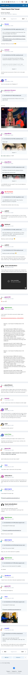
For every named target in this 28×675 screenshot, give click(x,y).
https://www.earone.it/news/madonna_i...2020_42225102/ (12, 318)
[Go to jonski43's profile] (2, 629)
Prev (4, 18)
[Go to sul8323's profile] (2, 211)
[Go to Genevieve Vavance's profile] (2, 91)
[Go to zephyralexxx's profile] (2, 476)
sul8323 (17, 229)
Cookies (20, 671)
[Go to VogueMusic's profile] (2, 134)
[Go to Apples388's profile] (2, 298)
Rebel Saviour (19, 545)
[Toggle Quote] (3, 29)
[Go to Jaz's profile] (2, 80)
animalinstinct (19, 633)
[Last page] (26, 19)
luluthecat (7, 224)
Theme (8, 671)
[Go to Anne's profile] (2, 466)
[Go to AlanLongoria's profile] (2, 489)
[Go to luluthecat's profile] (2, 225)
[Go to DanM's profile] (2, 409)
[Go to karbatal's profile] (2, 50)
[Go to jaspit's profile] (2, 424)
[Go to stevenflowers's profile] (2, 386)
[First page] (2, 19)
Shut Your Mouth (6, 12)
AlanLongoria (19, 522)
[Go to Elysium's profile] (2, 25)
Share (7, 657)
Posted (9, 25)
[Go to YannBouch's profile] (2, 576)
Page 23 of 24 (14, 18)
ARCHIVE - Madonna (12, 14)
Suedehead (18, 55)
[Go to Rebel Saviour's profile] (2, 308)
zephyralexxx (18, 29)
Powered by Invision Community (14, 672)
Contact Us (14, 671)
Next (23, 18)
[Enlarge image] (14, 117)
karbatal (17, 95)
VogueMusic (18, 197)
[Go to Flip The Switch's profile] (2, 192)
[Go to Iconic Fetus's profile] (2, 435)
